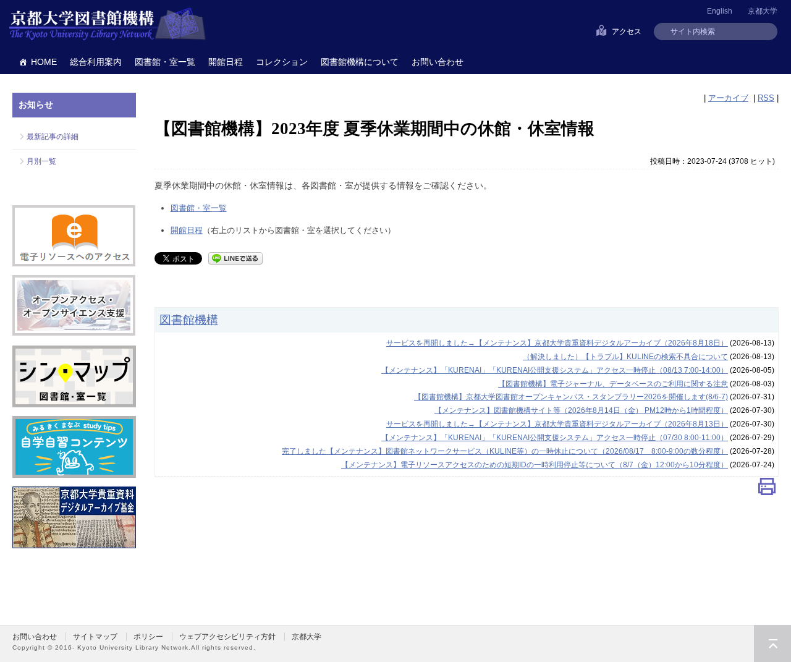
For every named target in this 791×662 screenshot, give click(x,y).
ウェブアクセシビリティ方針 (227, 636)
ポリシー (148, 636)
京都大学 (762, 11)
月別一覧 (41, 161)
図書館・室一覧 (165, 62)
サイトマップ (95, 636)
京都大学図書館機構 (107, 24)
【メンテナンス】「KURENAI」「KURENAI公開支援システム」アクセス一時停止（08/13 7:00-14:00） (554, 370)
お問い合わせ (437, 62)
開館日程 (225, 62)
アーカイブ (728, 98)
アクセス (626, 31)
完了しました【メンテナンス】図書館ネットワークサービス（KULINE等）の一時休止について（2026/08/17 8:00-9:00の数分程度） (505, 451)
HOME (44, 62)
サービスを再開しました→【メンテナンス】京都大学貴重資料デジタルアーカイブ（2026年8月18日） (557, 343)
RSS (766, 98)
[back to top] (772, 643)
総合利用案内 (96, 62)
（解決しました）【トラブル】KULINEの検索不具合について (625, 356)
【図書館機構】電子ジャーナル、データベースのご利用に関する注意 (613, 384)
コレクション (282, 62)
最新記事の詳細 (52, 136)
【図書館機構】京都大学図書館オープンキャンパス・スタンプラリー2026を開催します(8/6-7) (571, 397)
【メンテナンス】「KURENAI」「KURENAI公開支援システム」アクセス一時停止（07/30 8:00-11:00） (554, 437)
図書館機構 (188, 319)
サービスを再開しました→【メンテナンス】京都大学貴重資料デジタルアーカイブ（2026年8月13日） (557, 424)
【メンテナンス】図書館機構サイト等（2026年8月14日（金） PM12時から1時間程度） (581, 410)
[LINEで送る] (235, 257)
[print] (767, 489)
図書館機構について (360, 62)
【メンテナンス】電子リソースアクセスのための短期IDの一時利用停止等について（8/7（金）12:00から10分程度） (534, 464)
